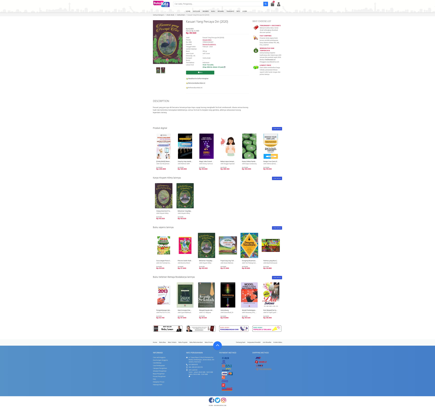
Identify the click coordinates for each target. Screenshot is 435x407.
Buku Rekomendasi (196, 342)
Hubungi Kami (157, 384)
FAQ (154, 379)
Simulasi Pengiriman (159, 371)
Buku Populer (183, 342)
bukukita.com (221, 406)
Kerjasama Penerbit (254, 342)
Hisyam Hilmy (207, 40)
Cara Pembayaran (159, 365)
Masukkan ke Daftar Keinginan (198, 78)
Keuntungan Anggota (160, 360)
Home (155, 342)
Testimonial (269, 59)
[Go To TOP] (217, 345)
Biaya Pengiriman (159, 374)
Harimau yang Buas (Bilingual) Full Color (276, 260)
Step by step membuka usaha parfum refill (192, 161)
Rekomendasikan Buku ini (196, 83)
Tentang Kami (240, 342)
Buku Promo (209, 342)
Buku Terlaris (172, 342)
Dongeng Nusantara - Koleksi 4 (252, 260)
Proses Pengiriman (159, 376)
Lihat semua (277, 129)
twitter (217, 400)
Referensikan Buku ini (195, 87)
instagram (223, 400)
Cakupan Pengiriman (160, 368)
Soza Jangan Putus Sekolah (165, 260)
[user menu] (278, 4)
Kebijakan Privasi (158, 382)
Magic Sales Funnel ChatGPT (208, 161)
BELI (201, 72)
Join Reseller (267, 342)
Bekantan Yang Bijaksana (186, 211)
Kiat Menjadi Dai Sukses (271, 310)
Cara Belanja (157, 363)
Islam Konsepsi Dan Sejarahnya (188, 310)
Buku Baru (162, 342)
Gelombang (225, 310)
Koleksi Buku (277, 342)
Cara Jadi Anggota (159, 357)
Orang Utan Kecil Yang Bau (165, 211)
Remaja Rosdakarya (209, 44)
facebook (211, 400)
